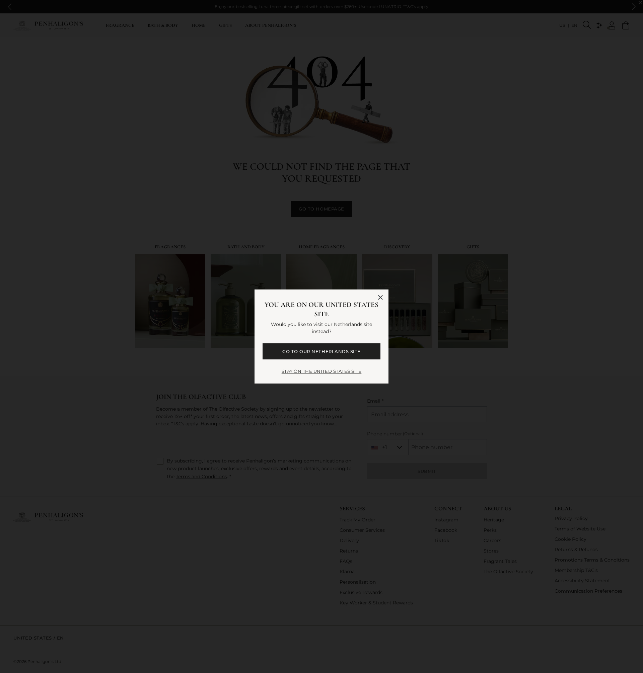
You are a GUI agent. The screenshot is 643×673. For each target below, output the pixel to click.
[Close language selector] (380, 297)
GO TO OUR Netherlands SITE (321, 351)
